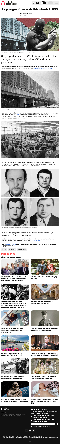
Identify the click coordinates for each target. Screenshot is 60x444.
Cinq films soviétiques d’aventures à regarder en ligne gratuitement (43, 377)
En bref (38, 15)
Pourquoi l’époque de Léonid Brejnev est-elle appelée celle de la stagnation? (44, 354)
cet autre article (11, 244)
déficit (17, 114)
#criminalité (22, 249)
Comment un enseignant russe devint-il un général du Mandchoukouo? (44, 329)
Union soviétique (35, 240)
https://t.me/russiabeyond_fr (43, 68)
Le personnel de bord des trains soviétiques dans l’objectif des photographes (12, 330)
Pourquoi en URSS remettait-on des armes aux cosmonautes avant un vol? (14, 400)
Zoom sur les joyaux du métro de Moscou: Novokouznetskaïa (42, 302)
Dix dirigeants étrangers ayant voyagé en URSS (44, 277)
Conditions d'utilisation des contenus (11, 415)
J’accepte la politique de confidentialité (41, 426)
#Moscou (12, 249)
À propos (3, 412)
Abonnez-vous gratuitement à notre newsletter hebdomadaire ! (43, 416)
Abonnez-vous (39, 409)
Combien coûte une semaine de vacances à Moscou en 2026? (12, 354)
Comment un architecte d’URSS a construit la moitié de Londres (12, 377)
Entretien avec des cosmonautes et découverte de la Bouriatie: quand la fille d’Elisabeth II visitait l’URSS (13, 278)
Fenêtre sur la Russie (26, 13)
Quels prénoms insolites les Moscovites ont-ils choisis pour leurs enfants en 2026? (44, 401)
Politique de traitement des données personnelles (14, 414)
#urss (4, 249)
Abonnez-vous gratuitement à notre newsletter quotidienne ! (43, 420)
